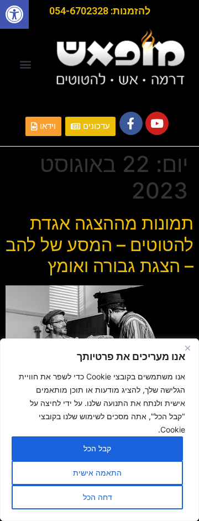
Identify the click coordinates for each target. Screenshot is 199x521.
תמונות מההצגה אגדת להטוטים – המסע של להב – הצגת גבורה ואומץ (99, 244)
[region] (99, 429)
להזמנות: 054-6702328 (99, 11)
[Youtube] (157, 123)
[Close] (187, 348)
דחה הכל (97, 497)
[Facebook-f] (131, 123)
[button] (14, 14)
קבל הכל (97, 448)
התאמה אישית (97, 472)
